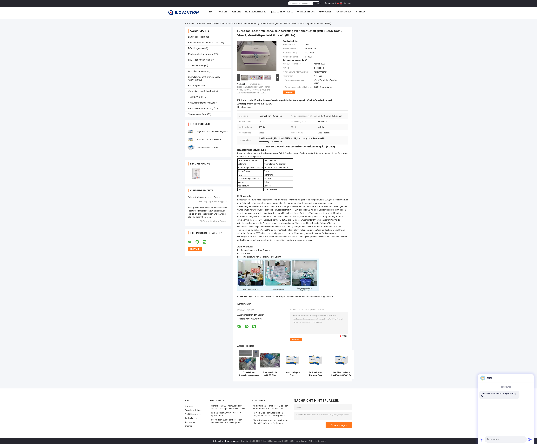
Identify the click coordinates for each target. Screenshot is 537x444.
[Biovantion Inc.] (183, 12)
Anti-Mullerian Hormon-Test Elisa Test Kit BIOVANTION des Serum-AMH (315, 374)
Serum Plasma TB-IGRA (207, 148)
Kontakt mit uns (306, 12)
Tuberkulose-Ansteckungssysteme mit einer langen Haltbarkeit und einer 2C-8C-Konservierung (249, 374)
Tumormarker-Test (197, 114)
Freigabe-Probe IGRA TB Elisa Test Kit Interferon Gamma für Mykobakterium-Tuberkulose (270, 374)
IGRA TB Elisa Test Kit (262, 297)
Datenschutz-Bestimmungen (226, 441)
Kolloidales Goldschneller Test (203, 42)
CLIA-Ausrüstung (196, 65)
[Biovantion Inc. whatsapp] (199, 242)
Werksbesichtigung (255, 12)
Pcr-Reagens (194, 85)
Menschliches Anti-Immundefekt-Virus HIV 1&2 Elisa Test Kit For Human (271, 421)
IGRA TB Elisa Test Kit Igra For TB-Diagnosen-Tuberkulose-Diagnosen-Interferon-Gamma (269, 415)
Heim (210, 12)
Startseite (189, 23)
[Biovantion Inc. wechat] (206, 242)
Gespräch (329, 3)
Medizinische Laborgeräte (201, 54)
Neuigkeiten (325, 12)
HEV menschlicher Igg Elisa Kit (319, 297)
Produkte (222, 12)
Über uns (236, 12)
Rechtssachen (343, 12)
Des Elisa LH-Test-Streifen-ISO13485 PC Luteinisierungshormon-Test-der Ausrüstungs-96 (341, 374)
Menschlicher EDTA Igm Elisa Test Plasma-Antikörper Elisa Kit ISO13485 (228, 407)
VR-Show (360, 12)
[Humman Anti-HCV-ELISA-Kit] (191, 139)
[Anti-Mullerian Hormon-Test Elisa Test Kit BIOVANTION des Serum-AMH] (315, 360)
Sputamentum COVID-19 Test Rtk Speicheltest (226, 414)
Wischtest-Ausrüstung (199, 71)
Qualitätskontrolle (281, 12)
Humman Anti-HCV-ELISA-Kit (209, 139)
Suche (316, 3)
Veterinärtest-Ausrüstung (200, 108)
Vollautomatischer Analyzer (201, 102)
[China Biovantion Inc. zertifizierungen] (196, 173)
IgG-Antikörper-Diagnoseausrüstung (289, 297)
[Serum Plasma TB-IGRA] (191, 147)
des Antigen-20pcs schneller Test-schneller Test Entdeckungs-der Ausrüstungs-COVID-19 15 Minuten (227, 422)
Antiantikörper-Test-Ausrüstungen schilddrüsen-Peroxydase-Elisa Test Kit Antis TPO (293, 374)
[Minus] (530, 378)
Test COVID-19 (195, 97)
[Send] (530, 439)
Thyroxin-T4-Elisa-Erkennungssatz (212, 131)
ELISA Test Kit (213, 23)
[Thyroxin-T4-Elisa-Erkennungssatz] (191, 131)
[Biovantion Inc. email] (191, 242)
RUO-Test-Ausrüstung (199, 59)
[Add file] (482, 439)
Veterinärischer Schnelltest (201, 91)
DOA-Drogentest (196, 48)
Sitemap (188, 426)
